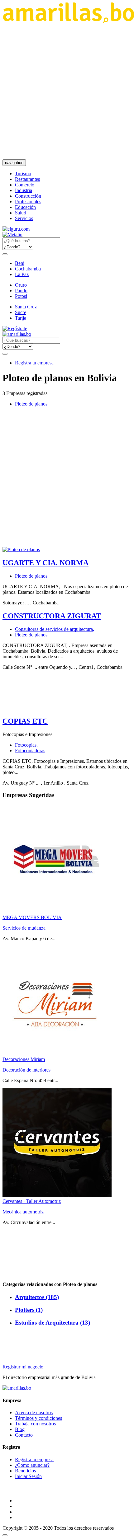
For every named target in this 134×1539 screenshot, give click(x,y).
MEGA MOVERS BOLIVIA (32, 917)
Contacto (24, 1435)
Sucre (20, 312)
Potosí (21, 296)
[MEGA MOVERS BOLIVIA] (57, 911)
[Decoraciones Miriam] (57, 1053)
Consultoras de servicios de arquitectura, (54, 629)
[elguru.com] (16, 229)
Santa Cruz (26, 306)
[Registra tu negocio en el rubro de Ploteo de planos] (21, 549)
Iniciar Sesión (28, 1476)
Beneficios (25, 1470)
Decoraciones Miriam (23, 1059)
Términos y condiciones (38, 1418)
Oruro (21, 285)
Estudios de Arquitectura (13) (52, 1322)
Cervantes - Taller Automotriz (31, 1201)
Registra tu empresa (34, 362)
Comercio (24, 184)
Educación (25, 207)
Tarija (20, 318)
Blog (20, 1429)
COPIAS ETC (25, 721)
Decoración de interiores (26, 1069)
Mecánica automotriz (23, 1211)
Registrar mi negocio (22, 1366)
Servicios (24, 218)
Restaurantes (27, 179)
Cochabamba (28, 268)
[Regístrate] (67, 328)
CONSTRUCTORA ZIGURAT (51, 616)
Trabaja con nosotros (35, 1423)
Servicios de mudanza (23, 928)
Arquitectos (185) (37, 1297)
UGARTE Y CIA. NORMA (45, 563)
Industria (23, 190)
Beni (19, 263)
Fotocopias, (26, 745)
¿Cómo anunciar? (32, 1465)
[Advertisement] (67, 91)
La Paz (22, 274)
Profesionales (28, 201)
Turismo (23, 173)
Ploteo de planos (31, 403)
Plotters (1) (29, 1310)
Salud (20, 212)
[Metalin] (12, 234)
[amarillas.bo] (16, 1388)
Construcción (28, 196)
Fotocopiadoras (30, 750)
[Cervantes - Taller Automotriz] (57, 1195)
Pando (21, 290)
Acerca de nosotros (34, 1412)
